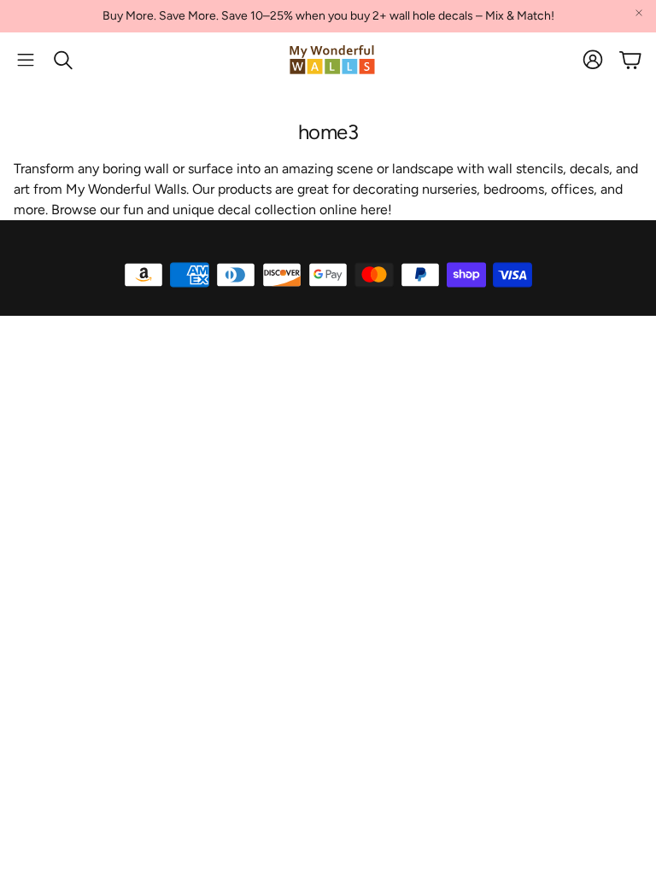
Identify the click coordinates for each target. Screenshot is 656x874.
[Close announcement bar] (639, 13)
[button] (26, 60)
